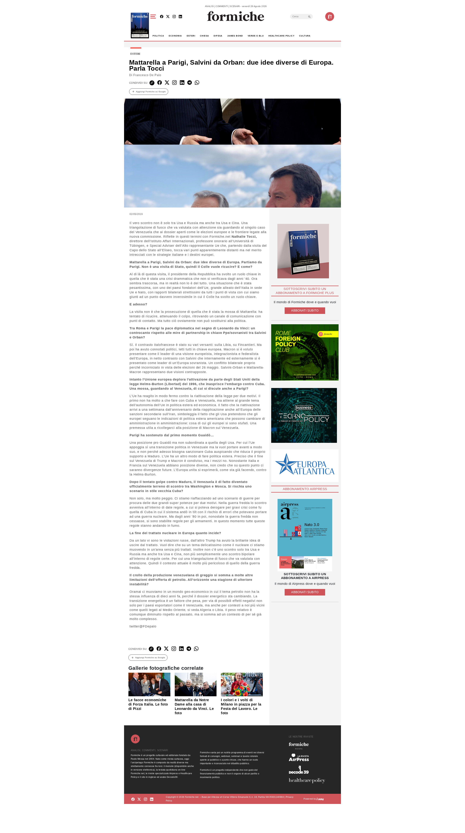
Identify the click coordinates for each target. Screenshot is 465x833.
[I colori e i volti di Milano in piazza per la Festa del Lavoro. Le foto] (242, 684)
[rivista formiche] (305, 535)
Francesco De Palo (147, 75)
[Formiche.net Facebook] (162, 17)
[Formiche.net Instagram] (174, 17)
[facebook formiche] (133, 799)
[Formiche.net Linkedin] (180, 17)
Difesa (218, 36)
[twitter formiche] (139, 799)
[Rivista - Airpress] (308, 757)
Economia (175, 36)
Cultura (305, 36)
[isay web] (320, 799)
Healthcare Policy (281, 36)
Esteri (191, 36)
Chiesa (204, 36)
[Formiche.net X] (168, 17)
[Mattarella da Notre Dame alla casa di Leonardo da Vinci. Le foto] (196, 684)
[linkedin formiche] (152, 799)
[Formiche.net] (329, 16)
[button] (154, 25)
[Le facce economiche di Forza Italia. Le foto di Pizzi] (149, 684)
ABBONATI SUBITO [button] (304, 310)
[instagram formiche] (145, 799)
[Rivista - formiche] (308, 745)
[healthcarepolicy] (308, 780)
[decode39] (308, 769)
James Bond (235, 36)
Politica (158, 36)
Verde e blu (256, 36)
